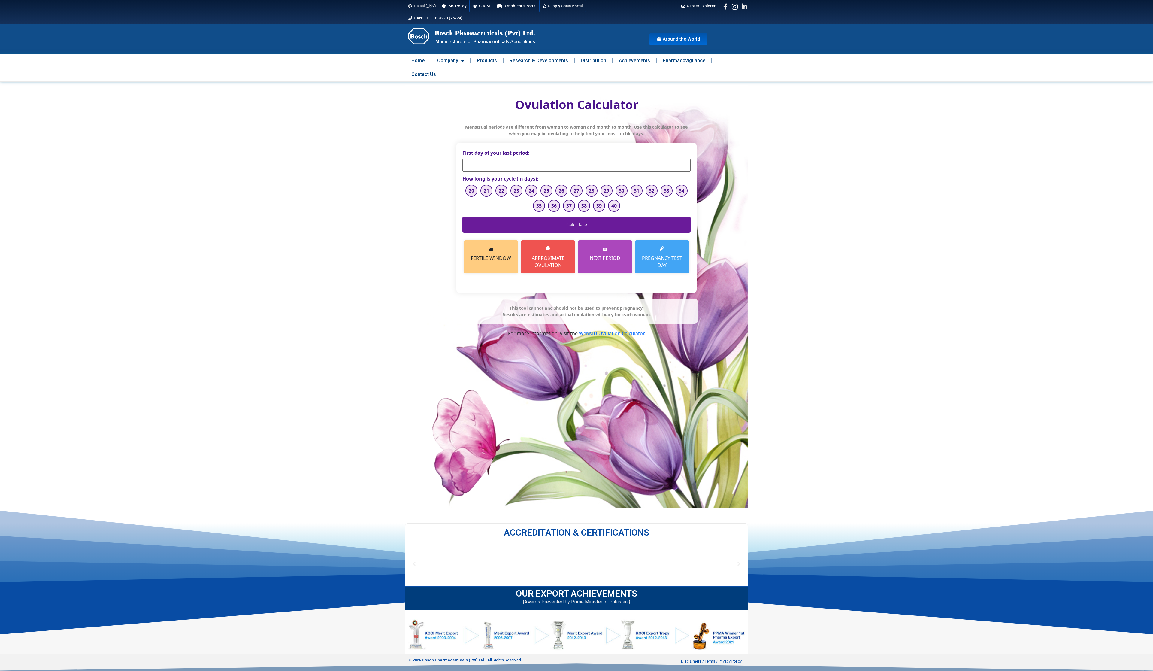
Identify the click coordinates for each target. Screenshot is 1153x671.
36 (554, 205)
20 (471, 190)
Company (447, 60)
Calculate (576, 224)
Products (487, 60)
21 (486, 190)
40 (614, 205)
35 (539, 205)
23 (516, 190)
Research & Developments (539, 60)
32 (651, 190)
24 (531, 190)
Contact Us (423, 74)
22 (501, 190)
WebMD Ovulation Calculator (611, 333)
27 (576, 190)
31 (636, 190)
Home (418, 60)
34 (681, 190)
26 (561, 190)
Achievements (634, 60)
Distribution (593, 60)
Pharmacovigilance (684, 60)
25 (546, 190)
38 (584, 205)
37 (569, 205)
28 (591, 190)
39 (599, 205)
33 (666, 190)
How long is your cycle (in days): (500, 178)
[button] (414, 564)
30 (621, 190)
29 (606, 190)
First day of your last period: (496, 152)
